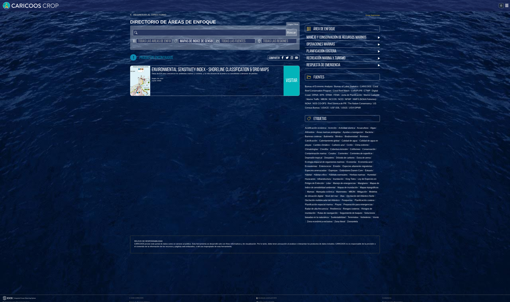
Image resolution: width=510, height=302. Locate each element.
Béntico (339, 136)
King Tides (351, 179)
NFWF (348, 99)
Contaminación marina (315, 153)
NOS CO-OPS (319, 103)
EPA (322, 95)
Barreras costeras (313, 136)
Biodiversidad (351, 136)
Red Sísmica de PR (337, 103)
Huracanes (310, 179)
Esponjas (333, 170)
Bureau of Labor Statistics (346, 86)
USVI (161, 78)
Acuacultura (362, 128)
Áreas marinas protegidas (328, 132)
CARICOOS (365, 86)
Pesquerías (347, 200)
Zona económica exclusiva (319, 221)
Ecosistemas (311, 166)
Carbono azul (338, 145)
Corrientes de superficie (361, 153)
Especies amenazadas (315, 170)
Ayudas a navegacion (353, 132)
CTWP (367, 91)
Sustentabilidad (338, 217)
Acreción (332, 128)
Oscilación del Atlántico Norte (360, 196)
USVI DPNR (355, 108)
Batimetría (328, 136)
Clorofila (324, 149)
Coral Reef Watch (341, 91)
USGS (344, 108)
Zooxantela (352, 221)
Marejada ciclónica (325, 192)
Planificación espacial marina (319, 204)
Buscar (291, 32)
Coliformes (355, 149)
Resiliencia (335, 209)
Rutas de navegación (328, 213)
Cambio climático (321, 145)
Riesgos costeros (351, 209)
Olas (342, 196)
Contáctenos (386, 298)
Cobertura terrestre (339, 149)
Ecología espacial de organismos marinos (324, 162)
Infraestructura (324, 179)
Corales (332, 153)
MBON (324, 99)
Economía (351, 162)
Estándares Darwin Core (351, 170)
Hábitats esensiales (338, 175)
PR (158, 78)
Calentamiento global (329, 141)
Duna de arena (364, 158)
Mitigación (362, 192)
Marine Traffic (313, 99)
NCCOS (333, 99)
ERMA (159, 80)
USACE (325, 108)
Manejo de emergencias (344, 183)
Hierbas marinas (357, 175)
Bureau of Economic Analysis (319, 86)
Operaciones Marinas (321, 44)
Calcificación (311, 141)
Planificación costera (364, 200)
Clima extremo (362, 145)
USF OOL (335, 108)
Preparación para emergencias (358, 204)
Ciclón (350, 145)
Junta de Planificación (351, 95)
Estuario (369, 170)
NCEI (340, 99)
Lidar (328, 183)
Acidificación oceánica (315, 128)
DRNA (315, 95)
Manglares (363, 183)
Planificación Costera (321, 51)
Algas (373, 128)
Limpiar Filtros (292, 24)
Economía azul (365, 162)
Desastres (329, 158)
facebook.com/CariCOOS (268, 298)
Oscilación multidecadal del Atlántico (322, 200)
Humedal (371, 175)
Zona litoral (339, 221)
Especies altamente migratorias (357, 166)
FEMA (337, 95)
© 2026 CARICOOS (136, 298)
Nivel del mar (331, 196)
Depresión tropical (313, 158)
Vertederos (365, 217)
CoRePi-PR (356, 91)
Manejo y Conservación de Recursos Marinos (336, 37)
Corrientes (343, 153)
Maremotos (341, 192)
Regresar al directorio (149, 14)
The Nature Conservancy (360, 103)
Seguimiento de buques (351, 213)
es (501, 6)
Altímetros (309, 132)
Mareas (310, 192)
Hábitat (308, 175)
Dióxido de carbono (345, 158)
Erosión (336, 166)
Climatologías (311, 149)
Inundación (338, 179)
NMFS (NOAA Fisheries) (364, 99)
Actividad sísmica (347, 128)
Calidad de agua (349, 141)
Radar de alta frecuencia (316, 209)
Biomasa (364, 136)
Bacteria (369, 132)
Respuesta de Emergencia (323, 65)
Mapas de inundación (347, 187)
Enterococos (325, 166)
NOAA (308, 103)
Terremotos (353, 217)
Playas (338, 204)
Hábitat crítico (320, 175)
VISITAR (291, 80)
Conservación (368, 149)
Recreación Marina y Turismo (326, 58)
